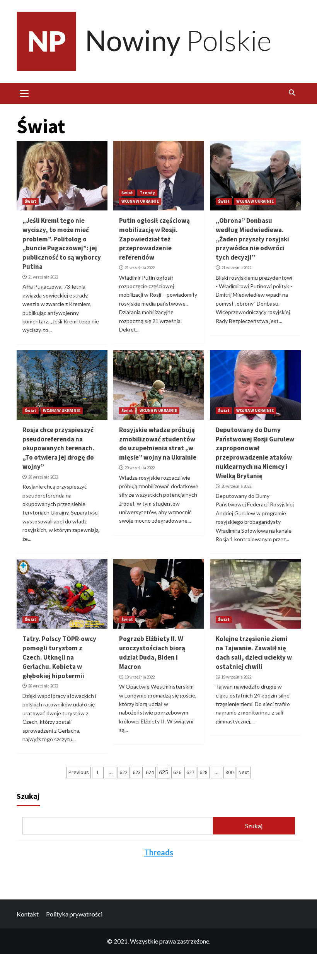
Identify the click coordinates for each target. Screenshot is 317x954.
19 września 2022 (140, 677)
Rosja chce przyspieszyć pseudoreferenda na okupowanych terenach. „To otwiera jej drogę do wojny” (58, 448)
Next (244, 772)
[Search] (292, 92)
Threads (158, 852)
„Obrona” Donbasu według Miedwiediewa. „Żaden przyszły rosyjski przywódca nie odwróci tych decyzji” (252, 239)
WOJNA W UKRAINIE (140, 201)
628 (203, 772)
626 (177, 772)
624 (150, 772)
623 (137, 772)
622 (123, 772)
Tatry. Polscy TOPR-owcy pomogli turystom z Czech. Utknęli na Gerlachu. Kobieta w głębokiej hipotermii (59, 657)
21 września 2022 (43, 277)
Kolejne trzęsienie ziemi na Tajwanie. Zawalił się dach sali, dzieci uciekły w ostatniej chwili (254, 652)
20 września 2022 (43, 477)
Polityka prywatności (74, 914)
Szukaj (28, 796)
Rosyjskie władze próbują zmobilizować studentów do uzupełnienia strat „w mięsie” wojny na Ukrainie (157, 444)
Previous (78, 772)
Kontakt (28, 914)
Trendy (147, 192)
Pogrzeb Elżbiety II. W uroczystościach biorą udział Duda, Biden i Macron (152, 652)
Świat (30, 201)
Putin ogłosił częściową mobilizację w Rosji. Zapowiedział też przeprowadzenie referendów (154, 239)
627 (190, 772)
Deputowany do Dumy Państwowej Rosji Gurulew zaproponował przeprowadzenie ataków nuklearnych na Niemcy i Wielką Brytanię (255, 453)
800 (229, 772)
